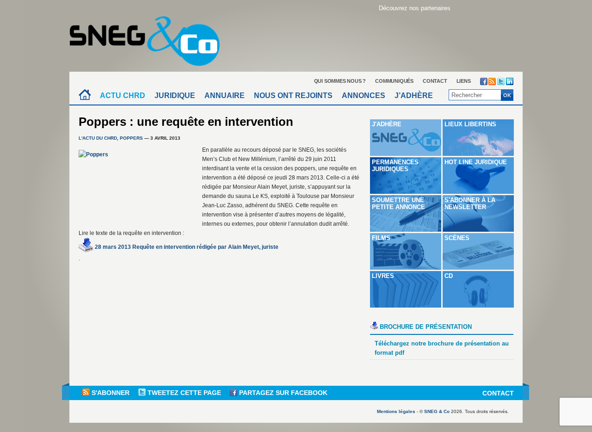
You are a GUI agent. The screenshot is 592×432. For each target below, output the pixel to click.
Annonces (363, 95)
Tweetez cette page (184, 392)
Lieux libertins (470, 124)
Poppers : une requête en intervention (186, 122)
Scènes (456, 238)
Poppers (131, 138)
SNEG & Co (437, 411)
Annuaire (224, 95)
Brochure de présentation (426, 326)
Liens (463, 81)
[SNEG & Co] (150, 38)
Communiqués (394, 81)
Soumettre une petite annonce (398, 203)
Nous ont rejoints (293, 95)
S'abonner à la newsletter (469, 203)
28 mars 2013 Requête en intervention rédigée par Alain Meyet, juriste (186, 247)
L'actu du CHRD (98, 138)
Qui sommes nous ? (340, 81)
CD (448, 275)
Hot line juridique (475, 162)
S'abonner (111, 392)
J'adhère (386, 124)
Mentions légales (396, 411)
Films (381, 238)
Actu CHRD (122, 95)
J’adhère (414, 95)
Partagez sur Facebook (282, 392)
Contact (435, 81)
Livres (383, 275)
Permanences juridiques (395, 166)
